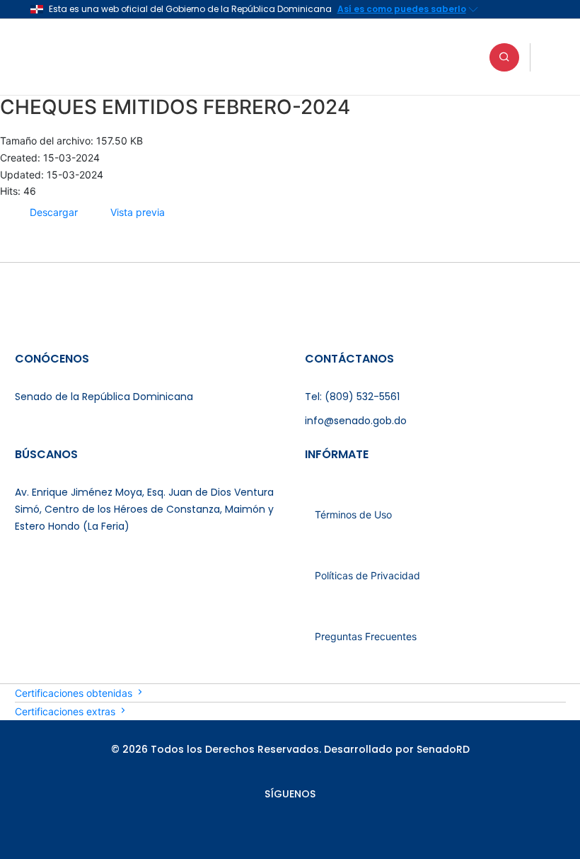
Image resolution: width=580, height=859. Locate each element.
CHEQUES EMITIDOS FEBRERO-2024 (175, 107)
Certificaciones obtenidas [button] (75, 693)
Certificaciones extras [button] (66, 711)
